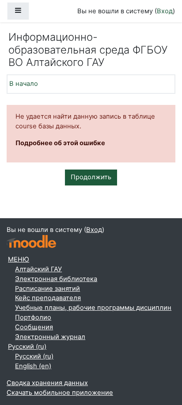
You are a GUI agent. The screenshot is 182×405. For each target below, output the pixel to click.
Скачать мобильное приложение (60, 393)
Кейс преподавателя (48, 298)
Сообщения (34, 327)
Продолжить (91, 177)
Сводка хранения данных (47, 383)
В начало (23, 84)
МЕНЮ (18, 259)
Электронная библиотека (56, 279)
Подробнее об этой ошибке (60, 143)
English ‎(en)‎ (33, 366)
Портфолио (33, 317)
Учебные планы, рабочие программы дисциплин (93, 308)
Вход (165, 11)
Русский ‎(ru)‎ (27, 347)
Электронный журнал (50, 337)
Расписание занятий (47, 289)
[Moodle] (31, 241)
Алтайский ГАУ (38, 269)
